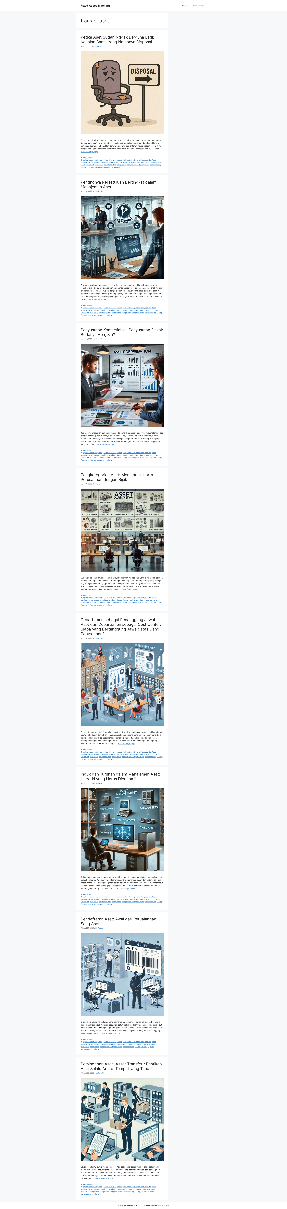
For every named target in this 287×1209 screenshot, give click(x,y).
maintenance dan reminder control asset (145, 310)
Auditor (112, 162)
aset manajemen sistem (135, 160)
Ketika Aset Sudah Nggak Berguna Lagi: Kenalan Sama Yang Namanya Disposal (117, 39)
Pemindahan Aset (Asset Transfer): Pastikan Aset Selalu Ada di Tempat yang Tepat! (121, 1066)
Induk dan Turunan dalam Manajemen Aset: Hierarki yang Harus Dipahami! (120, 776)
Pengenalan (87, 450)
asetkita (148, 160)
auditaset (104, 162)
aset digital (121, 160)
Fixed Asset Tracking (95, 5)
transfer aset (116, 167)
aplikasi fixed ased (109, 160)
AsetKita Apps (198, 5)
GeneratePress (163, 1205)
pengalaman (121, 165)
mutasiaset (99, 165)
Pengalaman (87, 157)
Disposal (119, 162)
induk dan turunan (129, 162)
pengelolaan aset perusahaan (138, 165)
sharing (83, 167)
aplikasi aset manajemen (92, 160)
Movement (90, 165)
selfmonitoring (155, 165)
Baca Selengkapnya (89, 152)
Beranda (185, 5)
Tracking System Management (98, 167)
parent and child (110, 165)
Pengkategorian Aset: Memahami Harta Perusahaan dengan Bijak (117, 477)
